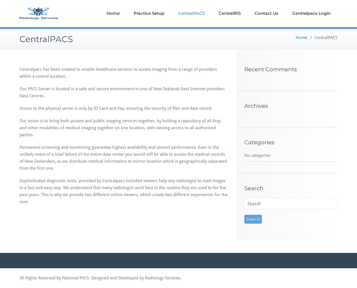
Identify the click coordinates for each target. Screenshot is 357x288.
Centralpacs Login (311, 13)
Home (113, 13)
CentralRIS (230, 13)
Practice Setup (149, 13)
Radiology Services (162, 277)
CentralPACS (191, 13)
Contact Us (266, 13)
